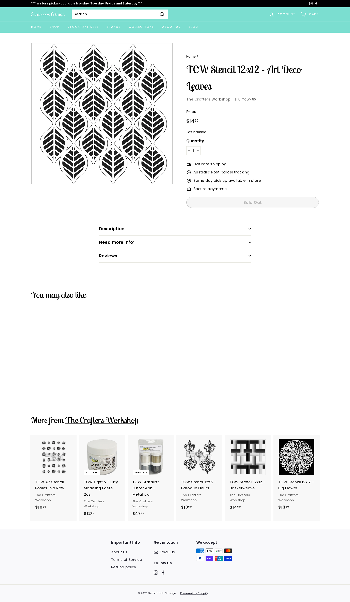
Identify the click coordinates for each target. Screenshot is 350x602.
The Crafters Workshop (208, 99)
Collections (141, 27)
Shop (54, 27)
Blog (193, 27)
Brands (114, 27)
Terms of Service (126, 559)
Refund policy (123, 567)
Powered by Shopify (194, 593)
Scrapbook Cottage (47, 14)
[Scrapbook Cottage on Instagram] (156, 572)
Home (36, 27)
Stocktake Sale (83, 27)
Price (191, 111)
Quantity (195, 141)
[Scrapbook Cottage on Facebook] (163, 572)
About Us (171, 27)
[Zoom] (102, 113)
